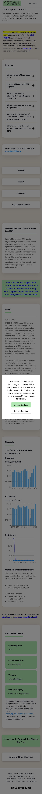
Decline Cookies (21, 411)
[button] (21, 397)
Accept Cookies (21, 405)
